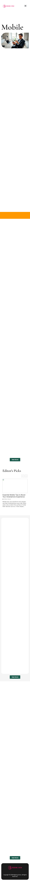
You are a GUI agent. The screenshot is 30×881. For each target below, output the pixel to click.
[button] (25, 5)
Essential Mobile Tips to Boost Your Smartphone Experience (14, 496)
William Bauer (7, 499)
